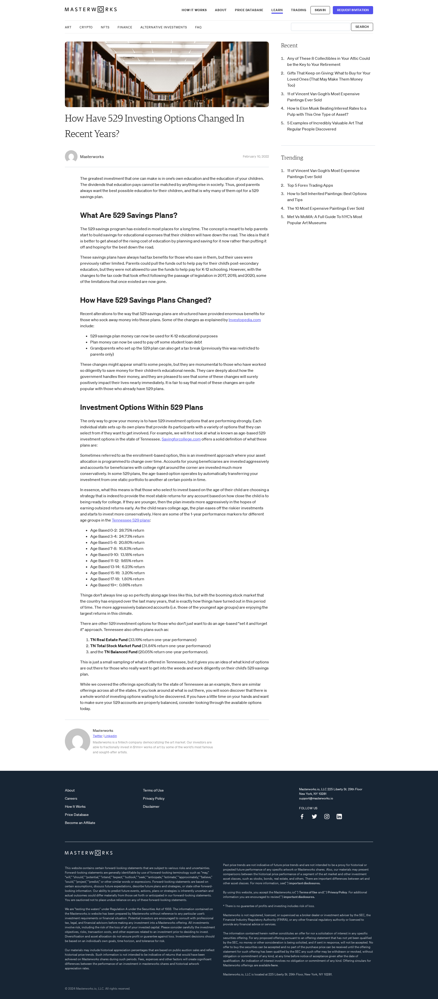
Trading (298, 10)
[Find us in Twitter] (316, 816)
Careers (71, 798)
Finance (125, 27)
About (221, 10)
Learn (277, 10)
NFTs (105, 27)
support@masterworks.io (316, 798)
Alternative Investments (163, 27)
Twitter (98, 736)
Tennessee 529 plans (131, 520)
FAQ (198, 27)
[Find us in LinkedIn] (341, 816)
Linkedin (110, 736)
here (274, 965)
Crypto (86, 27)
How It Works (194, 10)
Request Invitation (353, 10)
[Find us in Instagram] (328, 816)
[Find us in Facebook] (303, 816)
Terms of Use (153, 790)
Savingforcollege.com (181, 438)
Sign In (320, 10)
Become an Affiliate (80, 822)
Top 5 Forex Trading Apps (310, 185)
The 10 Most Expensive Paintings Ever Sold (325, 208)
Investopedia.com (245, 319)
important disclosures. (304, 883)
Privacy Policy (154, 798)
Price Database (249, 10)
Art (68, 27)
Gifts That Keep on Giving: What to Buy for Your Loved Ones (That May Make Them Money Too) (329, 79)
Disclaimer (151, 806)
